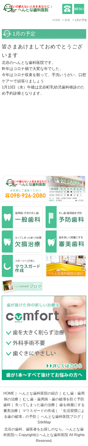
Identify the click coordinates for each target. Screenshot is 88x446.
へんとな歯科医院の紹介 (38, 393)
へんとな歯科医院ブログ (61, 416)
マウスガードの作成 (38, 411)
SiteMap (44, 422)
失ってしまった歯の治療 (35, 405)
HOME (8, 393)
